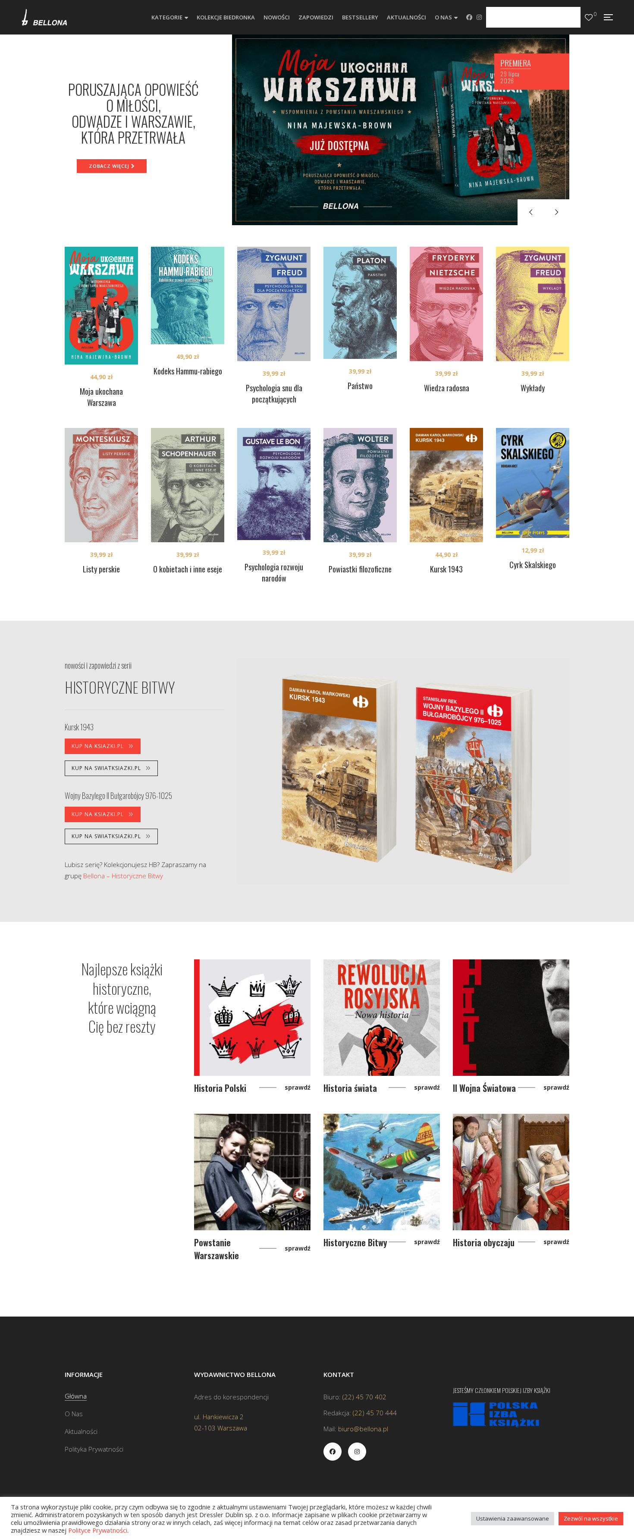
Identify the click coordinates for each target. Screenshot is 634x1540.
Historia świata (350, 1087)
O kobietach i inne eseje (187, 569)
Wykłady (533, 387)
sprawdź (298, 1087)
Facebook (469, 17)
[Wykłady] (532, 304)
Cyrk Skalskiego (532, 564)
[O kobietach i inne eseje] (187, 485)
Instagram (479, 17)
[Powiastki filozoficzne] (360, 485)
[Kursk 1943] (446, 485)
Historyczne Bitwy (355, 1242)
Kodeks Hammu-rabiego (188, 371)
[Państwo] (360, 303)
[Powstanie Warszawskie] (252, 1172)
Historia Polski (220, 1087)
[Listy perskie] (101, 485)
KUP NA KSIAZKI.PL (98, 746)
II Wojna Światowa (484, 1087)
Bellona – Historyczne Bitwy (123, 875)
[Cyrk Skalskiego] (532, 483)
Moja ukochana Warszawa (101, 397)
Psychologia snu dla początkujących (274, 393)
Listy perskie (101, 569)
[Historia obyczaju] (511, 1172)
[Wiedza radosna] (446, 304)
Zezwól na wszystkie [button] (591, 1518)
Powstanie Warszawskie (216, 1249)
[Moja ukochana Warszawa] (101, 306)
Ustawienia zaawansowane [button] (512, 1518)
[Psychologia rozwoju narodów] (274, 484)
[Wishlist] (589, 17)
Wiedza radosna (446, 387)
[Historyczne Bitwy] (381, 1172)
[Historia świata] (381, 1017)
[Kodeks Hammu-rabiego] (187, 295)
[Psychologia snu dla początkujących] (274, 304)
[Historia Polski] (252, 1017)
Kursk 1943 (446, 569)
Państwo (360, 385)
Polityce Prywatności (97, 1530)
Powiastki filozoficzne (360, 569)
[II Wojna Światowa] (511, 1017)
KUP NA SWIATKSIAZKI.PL (106, 768)
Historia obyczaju (484, 1242)
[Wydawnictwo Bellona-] (44, 17)
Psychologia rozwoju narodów (274, 572)
